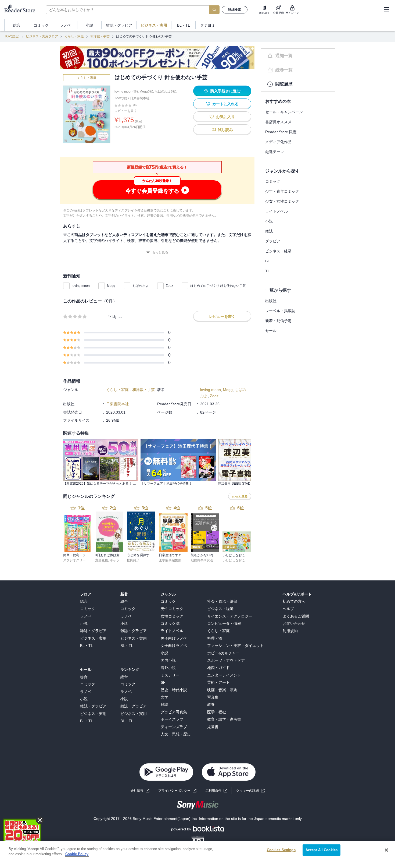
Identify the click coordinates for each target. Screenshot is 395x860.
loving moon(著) (126, 91)
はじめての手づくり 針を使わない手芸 (218, 286)
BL (267, 261)
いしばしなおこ (233, 560)
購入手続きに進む (225, 91)
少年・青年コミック (282, 191)
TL (267, 271)
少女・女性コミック (282, 201)
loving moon (81, 286)
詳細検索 (234, 10)
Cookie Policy (76, 854)
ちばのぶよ (140, 286)
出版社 (270, 301)
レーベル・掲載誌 (280, 311)
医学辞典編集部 (170, 560)
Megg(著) (146, 91)
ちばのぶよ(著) (165, 91)
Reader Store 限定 (281, 132)
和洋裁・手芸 (100, 36)
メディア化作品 (278, 142)
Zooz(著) (120, 98)
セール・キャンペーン (284, 112)
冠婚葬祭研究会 (202, 560)
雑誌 (269, 231)
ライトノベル (276, 211)
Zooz (169, 286)
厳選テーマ (274, 152)
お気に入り (225, 117)
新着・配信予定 (278, 321)
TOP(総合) (11, 36)
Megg (111, 286)
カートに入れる (225, 104)
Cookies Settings (281, 850)
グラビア (272, 241)
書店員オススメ (278, 122)
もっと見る (160, 252)
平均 (112, 317)
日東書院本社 (139, 98)
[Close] (386, 850)
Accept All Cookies (321, 850)
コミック (272, 181)
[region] (197, 850)
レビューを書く (125, 110)
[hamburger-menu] (386, 9)
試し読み (225, 130)
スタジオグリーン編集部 (81, 560)
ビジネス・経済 (278, 251)
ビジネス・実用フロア (42, 36)
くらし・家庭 (74, 36)
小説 (269, 221)
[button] (250, 790)
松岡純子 (133, 560)
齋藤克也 (101, 560)
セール (270, 331)
